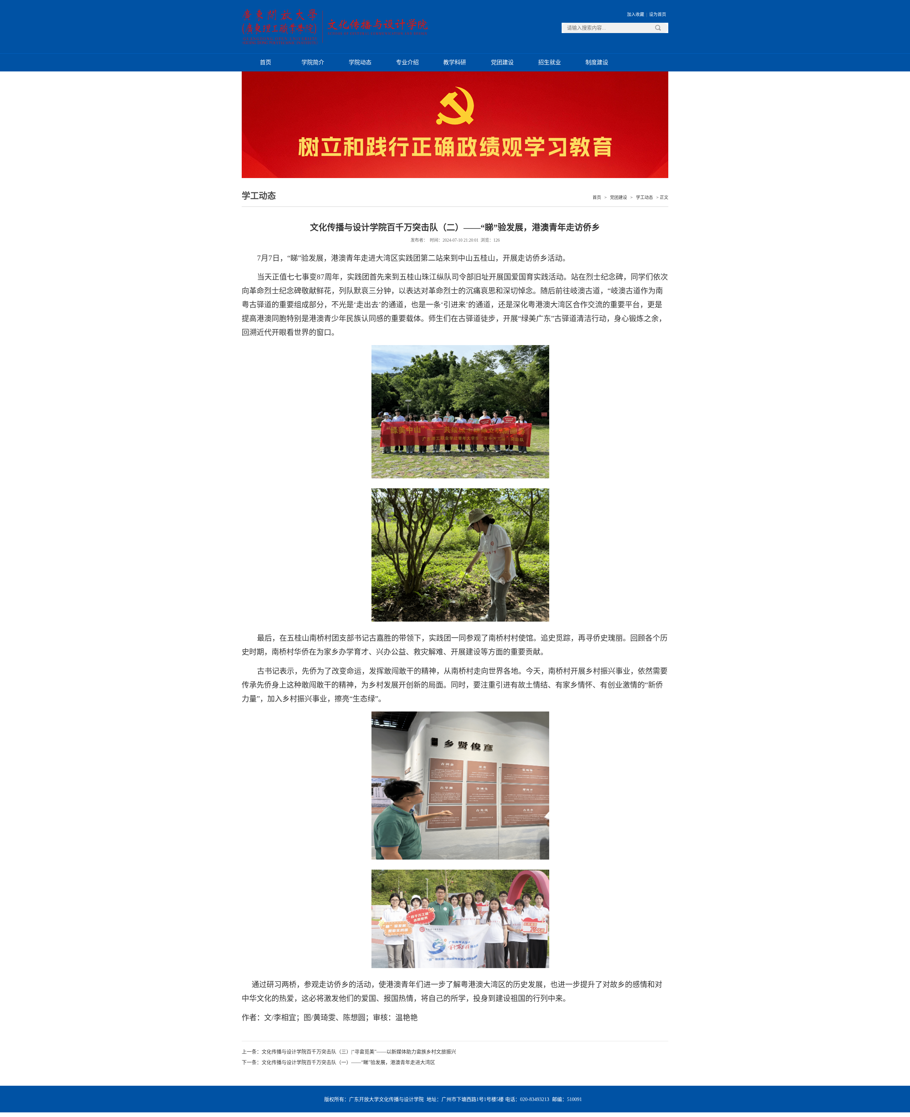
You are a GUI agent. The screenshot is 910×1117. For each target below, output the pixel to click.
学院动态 (360, 62)
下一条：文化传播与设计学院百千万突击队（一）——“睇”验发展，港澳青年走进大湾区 (338, 1062)
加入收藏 (635, 14)
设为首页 (657, 14)
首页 (265, 62)
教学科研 (454, 62)
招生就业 (549, 62)
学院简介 (312, 62)
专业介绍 (407, 62)
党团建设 (502, 62)
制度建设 (596, 62)
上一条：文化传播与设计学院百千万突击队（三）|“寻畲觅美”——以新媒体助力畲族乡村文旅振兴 (349, 1051)
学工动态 (644, 197)
